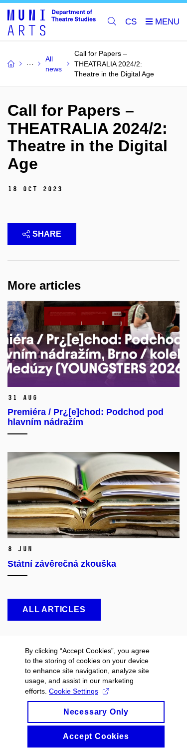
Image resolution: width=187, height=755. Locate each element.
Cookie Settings (73, 691)
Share (46, 234)
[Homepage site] (51, 21)
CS (131, 21)
